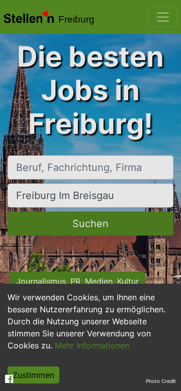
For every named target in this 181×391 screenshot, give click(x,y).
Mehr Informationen (92, 345)
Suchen (90, 224)
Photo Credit (161, 381)
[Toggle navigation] (163, 17)
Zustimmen (33, 375)
